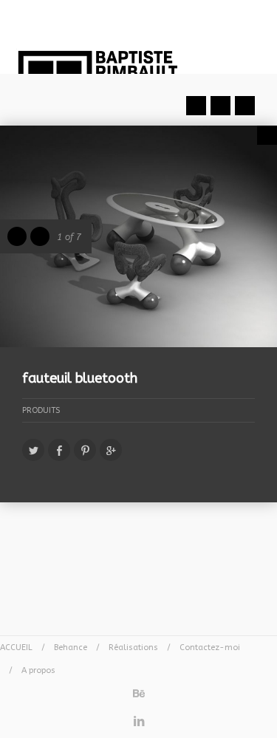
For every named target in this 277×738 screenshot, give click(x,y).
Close (267, 135)
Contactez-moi (209, 647)
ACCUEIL (16, 647)
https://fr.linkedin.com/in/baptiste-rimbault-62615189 (139, 717)
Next (245, 105)
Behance (70, 647)
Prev (196, 105)
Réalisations (133, 647)
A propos (38, 670)
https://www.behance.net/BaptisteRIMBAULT (139, 689)
